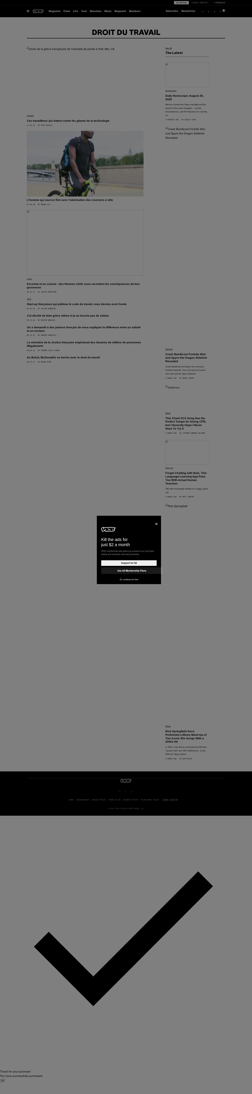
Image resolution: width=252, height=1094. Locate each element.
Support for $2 (129, 563)
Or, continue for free (129, 579)
